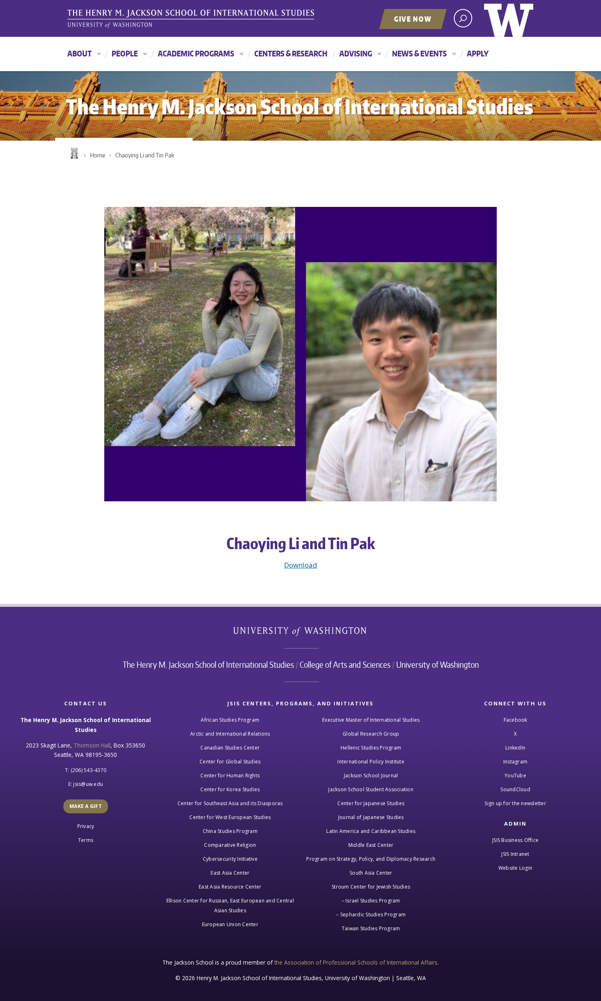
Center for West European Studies (230, 817)
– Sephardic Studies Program (371, 914)
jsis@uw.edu (88, 784)
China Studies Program (230, 831)
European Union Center (230, 924)
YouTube (515, 775)
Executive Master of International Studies (370, 719)
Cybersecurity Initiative (230, 858)
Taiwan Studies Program (371, 928)
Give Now (413, 18)
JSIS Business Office (515, 840)
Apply (478, 53)
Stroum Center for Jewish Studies (371, 886)
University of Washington (509, 18)
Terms (85, 840)
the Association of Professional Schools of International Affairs (355, 962)
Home (73, 153)
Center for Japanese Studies (370, 803)
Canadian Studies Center (230, 747)
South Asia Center (371, 872)
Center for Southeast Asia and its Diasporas (230, 803)
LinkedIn (515, 747)
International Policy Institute (370, 761)
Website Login (515, 867)
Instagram (515, 761)
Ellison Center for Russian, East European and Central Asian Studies (230, 905)
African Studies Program (230, 719)
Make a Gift (86, 806)
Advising (355, 53)
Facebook (515, 719)
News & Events (419, 53)
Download (300, 565)
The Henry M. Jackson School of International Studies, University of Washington (192, 19)
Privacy (85, 826)
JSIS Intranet (515, 854)
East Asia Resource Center (230, 886)
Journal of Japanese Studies (371, 817)
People (125, 53)
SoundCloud (515, 789)
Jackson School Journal (371, 775)
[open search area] (463, 18)
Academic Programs (196, 53)
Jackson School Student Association (370, 789)
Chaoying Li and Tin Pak (144, 155)
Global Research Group (371, 733)
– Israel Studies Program (371, 900)
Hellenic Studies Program (371, 747)
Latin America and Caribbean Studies (370, 831)
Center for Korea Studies (230, 789)
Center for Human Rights (230, 775)
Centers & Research (290, 53)
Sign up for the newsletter (515, 803)
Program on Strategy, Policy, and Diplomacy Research (370, 858)
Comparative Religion (230, 845)
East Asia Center (230, 872)
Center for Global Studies (230, 761)
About (79, 53)
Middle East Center (371, 845)
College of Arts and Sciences (345, 664)
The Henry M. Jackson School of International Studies (208, 664)
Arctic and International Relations (230, 733)
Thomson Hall (92, 745)
